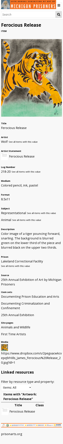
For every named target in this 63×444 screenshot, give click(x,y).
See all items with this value (23, 141)
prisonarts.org (11, 434)
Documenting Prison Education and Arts (30, 296)
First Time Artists (13, 334)
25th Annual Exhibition (17, 315)
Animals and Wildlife (15, 327)
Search (59, 14)
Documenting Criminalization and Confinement (25, 305)
